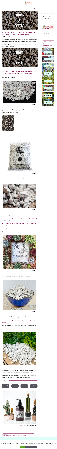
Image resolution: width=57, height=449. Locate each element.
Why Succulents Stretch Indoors (48, 33)
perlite (4, 432)
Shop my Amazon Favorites (34, 386)
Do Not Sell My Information (31, 447)
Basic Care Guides (22, 8)
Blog (39, 8)
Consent (22, 447)
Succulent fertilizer (22, 425)
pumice (6, 432)
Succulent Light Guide (5, 386)
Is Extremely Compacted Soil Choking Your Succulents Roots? (19, 68)
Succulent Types (32, 8)
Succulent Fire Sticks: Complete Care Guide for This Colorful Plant (48, 41)
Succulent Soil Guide (24, 386)
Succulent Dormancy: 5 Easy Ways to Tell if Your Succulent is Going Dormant (14, 435)
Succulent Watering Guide (15, 386)
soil (8, 432)
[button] (42, 8)
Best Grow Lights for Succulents (48, 38)
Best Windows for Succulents (47, 35)
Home (15, 8)
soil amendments (11, 432)
